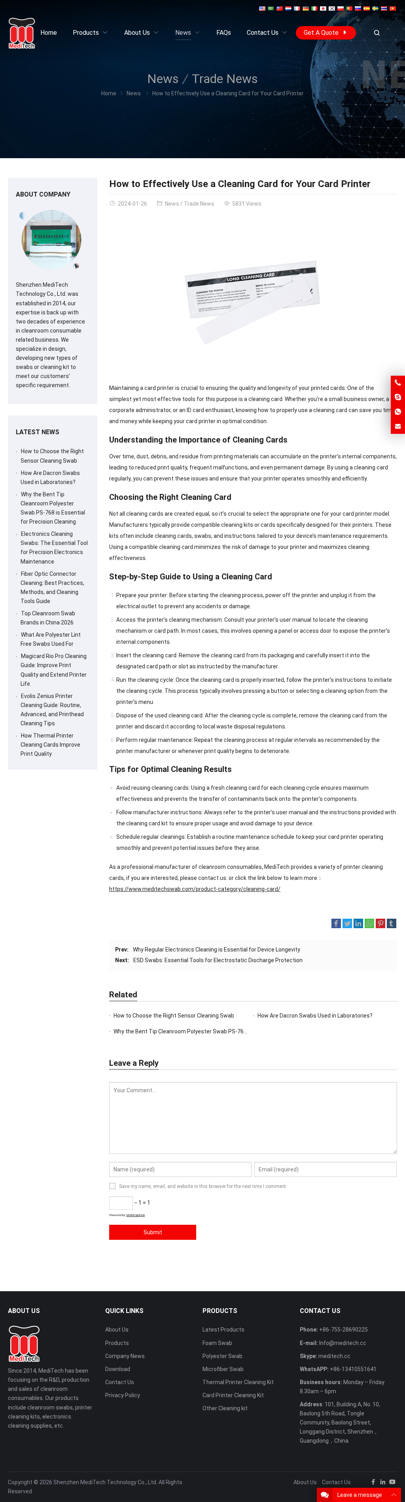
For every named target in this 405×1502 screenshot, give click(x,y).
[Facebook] (373, 1483)
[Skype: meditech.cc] (398, 397)
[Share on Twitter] (347, 925)
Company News (125, 1356)
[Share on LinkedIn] (358, 925)
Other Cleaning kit (225, 1408)
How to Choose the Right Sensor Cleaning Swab (174, 1015)
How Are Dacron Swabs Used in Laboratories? (315, 1015)
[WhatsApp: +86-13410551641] (398, 412)
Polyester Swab (222, 1356)
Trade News (225, 78)
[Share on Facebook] (336, 925)
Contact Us (119, 1382)
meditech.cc (334, 1356)
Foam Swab (217, 1343)
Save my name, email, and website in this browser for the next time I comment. (203, 1186)
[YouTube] (392, 1483)
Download (117, 1369)
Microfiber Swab (223, 1369)
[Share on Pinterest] (380, 925)
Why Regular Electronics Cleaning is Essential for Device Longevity (216, 949)
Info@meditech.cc (342, 1343)
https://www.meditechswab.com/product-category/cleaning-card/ (194, 889)
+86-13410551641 (353, 1369)
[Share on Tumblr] (391, 925)
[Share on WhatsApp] (369, 925)
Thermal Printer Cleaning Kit (238, 1382)
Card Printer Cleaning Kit (233, 1395)
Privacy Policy (122, 1395)
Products (117, 1343)
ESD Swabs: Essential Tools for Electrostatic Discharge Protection (218, 960)
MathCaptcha (135, 1215)
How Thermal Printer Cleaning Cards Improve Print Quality (50, 744)
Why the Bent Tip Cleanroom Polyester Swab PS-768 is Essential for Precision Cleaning (224, 1031)
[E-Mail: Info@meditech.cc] (398, 427)
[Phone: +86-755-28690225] (398, 383)
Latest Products (223, 1329)
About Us (117, 1329)
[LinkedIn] (383, 1483)
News (163, 78)
